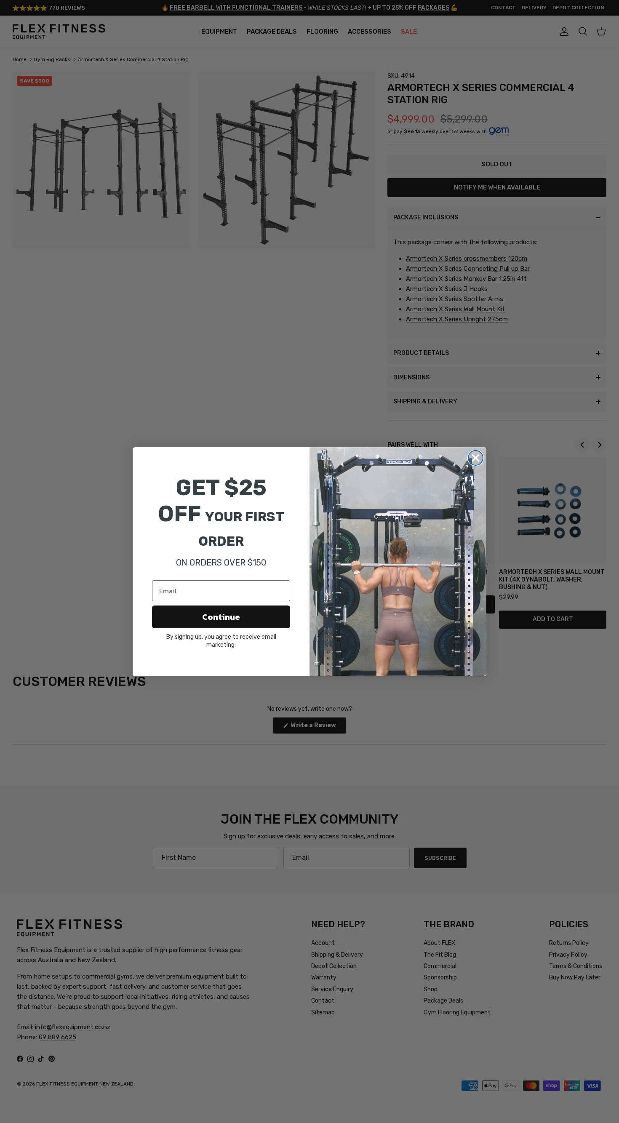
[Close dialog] (475, 458)
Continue (221, 617)
